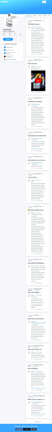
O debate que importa (35, 101)
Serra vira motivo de (35, 349)
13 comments (35, 366)
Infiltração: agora (34, 24)
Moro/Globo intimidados (36, 263)
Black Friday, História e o (37, 399)
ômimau (33, 27)
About (49, 15)
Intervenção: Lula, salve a (37, 160)
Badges (34, 15)
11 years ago (35, 324)
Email (34, 429)
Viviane (38, 104)
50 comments (35, 347)
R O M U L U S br (38, 206)
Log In (44, 1)
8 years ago (38, 27)
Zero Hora (36, 315)
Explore (39, 15)
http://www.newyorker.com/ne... (38, 388)
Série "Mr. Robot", (34, 292)
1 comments (37, 290)
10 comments (31, 397)
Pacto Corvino (32, 63)
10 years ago (39, 295)
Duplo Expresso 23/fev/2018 (37, 136)
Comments (29, 15)
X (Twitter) (27, 429)
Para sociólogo (33, 368)
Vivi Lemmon (39, 138)
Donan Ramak (39, 162)
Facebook (19, 429)
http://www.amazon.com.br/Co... (38, 413)
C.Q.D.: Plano (33, 177)
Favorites (45, 15)
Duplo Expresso (38, 20)
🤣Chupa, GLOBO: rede (36, 210)
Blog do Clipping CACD (39, 395)
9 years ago (34, 140)
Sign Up (49, 1)
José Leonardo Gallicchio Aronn (38, 323)
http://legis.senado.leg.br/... (37, 148)
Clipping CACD (39, 402)
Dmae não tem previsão (36, 319)
